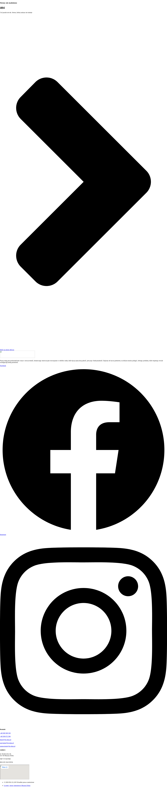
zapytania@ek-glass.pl (7, 743)
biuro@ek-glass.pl (5, 740)
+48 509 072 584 (5, 736)
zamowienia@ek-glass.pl (7, 746)
